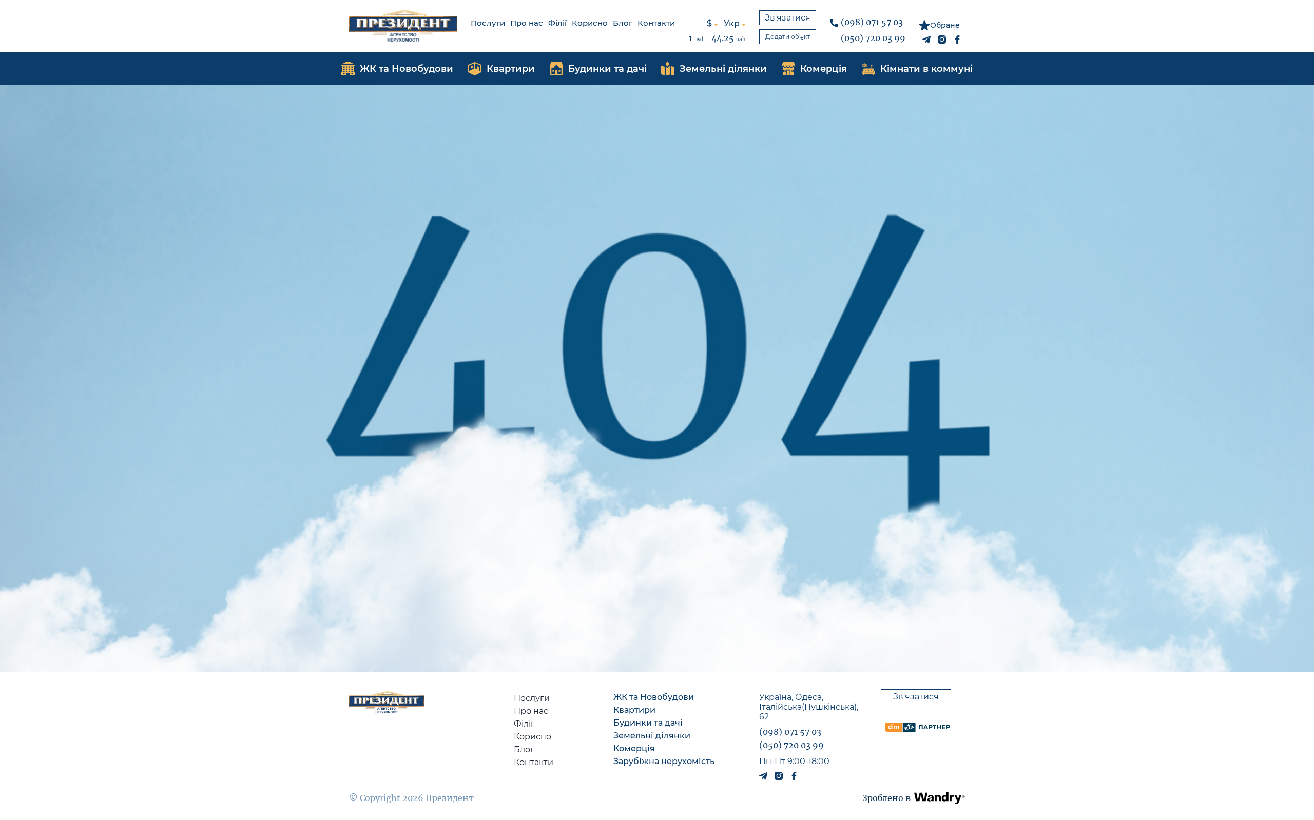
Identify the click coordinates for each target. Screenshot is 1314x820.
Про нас (526, 23)
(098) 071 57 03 (872, 22)
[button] (939, 798)
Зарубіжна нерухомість (663, 761)
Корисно (590, 23)
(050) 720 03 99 (873, 38)
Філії (557, 23)
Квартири (634, 710)
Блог (622, 23)
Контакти (656, 23)
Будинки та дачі (648, 723)
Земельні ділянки (651, 735)
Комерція (634, 748)
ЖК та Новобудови (653, 697)
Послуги (488, 23)
